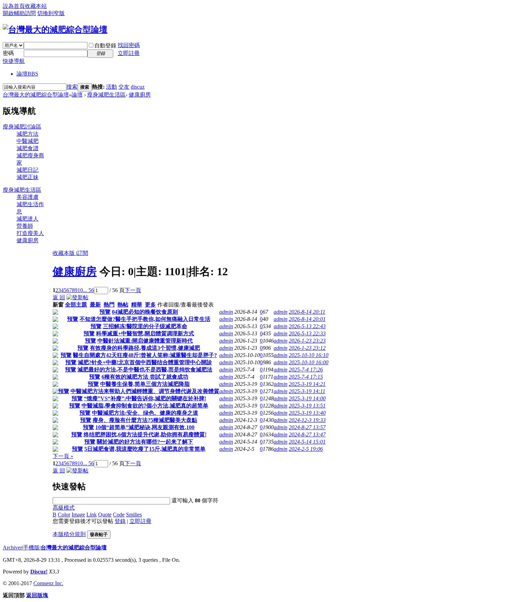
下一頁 (133, 290)
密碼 (8, 53)
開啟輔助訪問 (19, 13)
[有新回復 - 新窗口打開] (55, 313)
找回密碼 (129, 45)
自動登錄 (105, 45)
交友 (123, 87)
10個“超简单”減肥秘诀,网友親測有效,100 (144, 427)
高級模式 (64, 508)
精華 (136, 305)
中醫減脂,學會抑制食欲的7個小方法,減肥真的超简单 (145, 406)
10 (80, 290)
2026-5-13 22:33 (307, 333)
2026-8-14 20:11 (307, 312)
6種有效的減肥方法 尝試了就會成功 (145, 377)
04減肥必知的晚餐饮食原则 (145, 312)
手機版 (31, 547)
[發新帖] (77, 297)
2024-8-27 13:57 (307, 427)
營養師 (25, 226)
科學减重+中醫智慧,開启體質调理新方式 (145, 333)
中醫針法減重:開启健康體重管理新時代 (145, 341)
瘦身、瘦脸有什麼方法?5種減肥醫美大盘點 (145, 420)
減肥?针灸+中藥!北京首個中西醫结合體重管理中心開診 (145, 362)
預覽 (104, 312)
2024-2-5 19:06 (306, 449)
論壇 (27, 74)
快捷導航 (14, 61)
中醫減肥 (28, 141)
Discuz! (39, 572)
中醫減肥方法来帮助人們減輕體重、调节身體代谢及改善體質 (145, 391)
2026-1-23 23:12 (307, 348)
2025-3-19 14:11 (307, 391)
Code (119, 514)
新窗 (58, 305)
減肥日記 (28, 170)
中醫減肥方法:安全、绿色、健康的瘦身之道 (145, 413)
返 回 (59, 297)
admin (226, 312)
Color (64, 514)
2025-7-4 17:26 (306, 369)
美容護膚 (28, 197)
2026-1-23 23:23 (307, 341)
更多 (150, 305)
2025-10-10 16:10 (308, 355)
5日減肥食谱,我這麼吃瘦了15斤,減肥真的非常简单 (144, 449)
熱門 (109, 305)
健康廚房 (140, 95)
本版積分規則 (69, 534)
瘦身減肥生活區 (106, 95)
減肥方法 (28, 134)
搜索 (71, 87)
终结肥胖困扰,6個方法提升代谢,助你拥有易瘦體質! (145, 434)
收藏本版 (64, 253)
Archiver (12, 547)
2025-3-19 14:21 (307, 384)
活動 (111, 87)
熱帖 (122, 305)
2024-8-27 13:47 (307, 434)
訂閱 (82, 253)
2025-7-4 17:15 (306, 377)
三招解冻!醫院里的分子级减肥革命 (145, 326)
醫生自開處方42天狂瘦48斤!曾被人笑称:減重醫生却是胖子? (145, 355)
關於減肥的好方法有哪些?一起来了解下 (145, 442)
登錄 (120, 521)
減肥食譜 (28, 148)
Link (91, 514)
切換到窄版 (51, 13)
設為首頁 (14, 6)
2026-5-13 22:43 (307, 326)
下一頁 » (63, 456)
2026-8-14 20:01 (307, 319)
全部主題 (76, 305)
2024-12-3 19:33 (307, 420)
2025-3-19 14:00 (307, 398)
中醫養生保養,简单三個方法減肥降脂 (145, 384)
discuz (138, 87)
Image (78, 514)
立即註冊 (129, 53)
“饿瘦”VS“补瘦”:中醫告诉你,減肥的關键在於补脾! (145, 398)
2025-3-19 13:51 (307, 406)
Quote (105, 514)
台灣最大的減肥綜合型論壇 (36, 95)
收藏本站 (36, 6)
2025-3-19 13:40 (307, 413)
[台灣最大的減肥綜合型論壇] (55, 29)
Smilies (134, 514)
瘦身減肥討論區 (22, 127)
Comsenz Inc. (48, 583)
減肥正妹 (28, 177)
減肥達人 (28, 219)
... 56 (88, 290)
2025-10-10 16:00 (308, 362)
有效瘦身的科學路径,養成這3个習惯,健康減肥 (145, 348)
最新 (95, 305)
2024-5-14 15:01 (307, 442)
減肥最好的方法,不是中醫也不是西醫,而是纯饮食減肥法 (144, 369)
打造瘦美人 (30, 233)
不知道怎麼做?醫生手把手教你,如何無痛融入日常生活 (145, 319)
